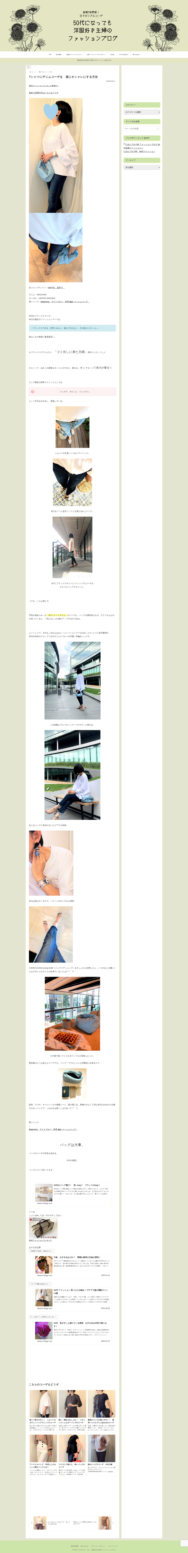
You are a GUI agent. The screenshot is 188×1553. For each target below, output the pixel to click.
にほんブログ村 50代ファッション (139, 151)
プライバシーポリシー (98, 1546)
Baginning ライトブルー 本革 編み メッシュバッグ (65, 302)
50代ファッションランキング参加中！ (44, 86)
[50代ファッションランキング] (43, 1228)
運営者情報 (74, 1546)
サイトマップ (112, 1546)
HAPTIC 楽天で (56, 288)
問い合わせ (84, 1546)
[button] (158, 128)
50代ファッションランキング (40, 1240)
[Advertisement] (72, 1363)
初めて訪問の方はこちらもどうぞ (43, 93)
